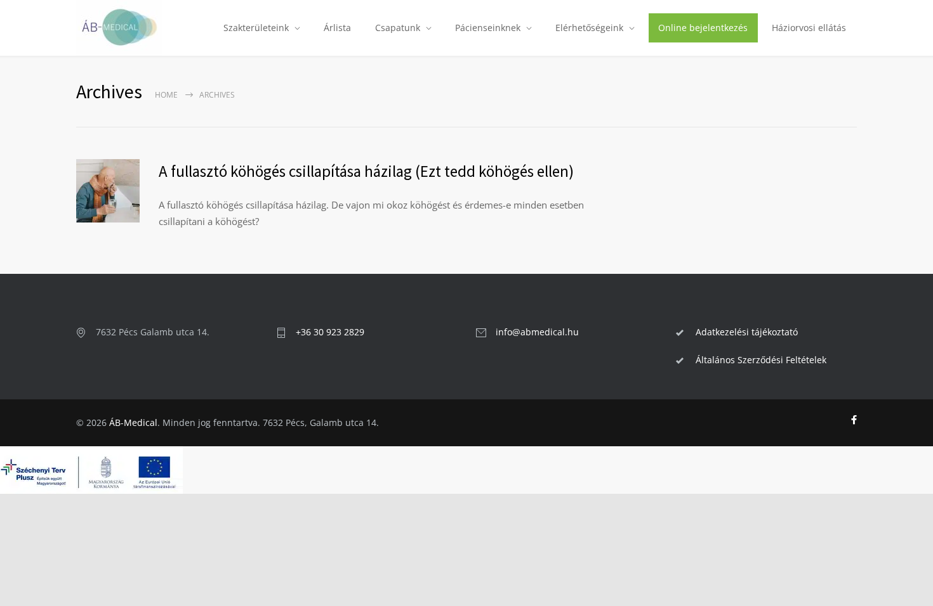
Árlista (337, 28)
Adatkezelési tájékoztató (747, 332)
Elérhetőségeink (589, 28)
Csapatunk (397, 28)
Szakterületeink (256, 28)
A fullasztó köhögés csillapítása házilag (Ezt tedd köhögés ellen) (366, 171)
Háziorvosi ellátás (809, 28)
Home (166, 94)
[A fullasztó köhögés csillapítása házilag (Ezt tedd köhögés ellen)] (108, 190)
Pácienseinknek (487, 28)
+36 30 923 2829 (330, 332)
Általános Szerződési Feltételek (761, 360)
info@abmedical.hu (537, 332)
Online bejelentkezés (703, 28)
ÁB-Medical (133, 422)
